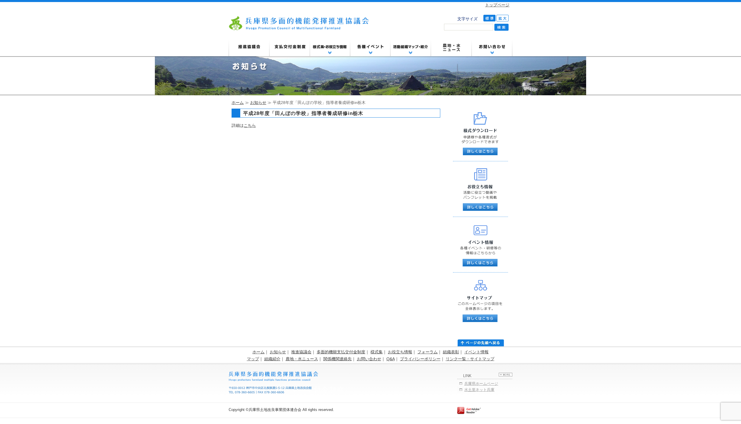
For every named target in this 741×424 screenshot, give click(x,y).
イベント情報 (476, 352)
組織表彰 (451, 352)
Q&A (390, 359)
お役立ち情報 (400, 352)
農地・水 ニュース (451, 47)
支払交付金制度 (289, 47)
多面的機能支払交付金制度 (341, 352)
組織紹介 (272, 359)
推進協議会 (249, 47)
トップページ (497, 5)
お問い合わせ (369, 359)
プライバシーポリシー (420, 359)
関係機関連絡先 (337, 359)
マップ (253, 359)
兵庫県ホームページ (481, 383)
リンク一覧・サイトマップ (470, 359)
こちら (250, 125)
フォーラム (427, 352)
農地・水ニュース (302, 359)
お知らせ (258, 102)
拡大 (502, 18)
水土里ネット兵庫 (479, 390)
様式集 (376, 352)
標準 (489, 18)
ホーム (238, 102)
